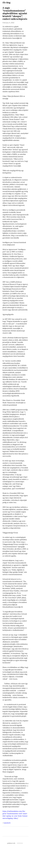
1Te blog (6, 2)
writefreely (20, 843)
